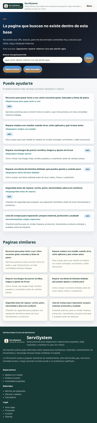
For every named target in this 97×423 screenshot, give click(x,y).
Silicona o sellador (13, 394)
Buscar (88, 58)
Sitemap (8, 416)
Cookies (8, 413)
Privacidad (10, 410)
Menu (89, 6)
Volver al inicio (12, 69)
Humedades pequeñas (15, 381)
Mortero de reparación (15, 391)
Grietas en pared (12, 378)
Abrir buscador (33, 69)
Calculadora (10, 397)
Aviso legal (10, 407)
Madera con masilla (13, 375)
